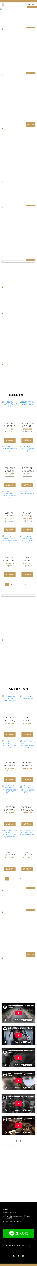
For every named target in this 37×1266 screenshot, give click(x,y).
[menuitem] (7, 584)
